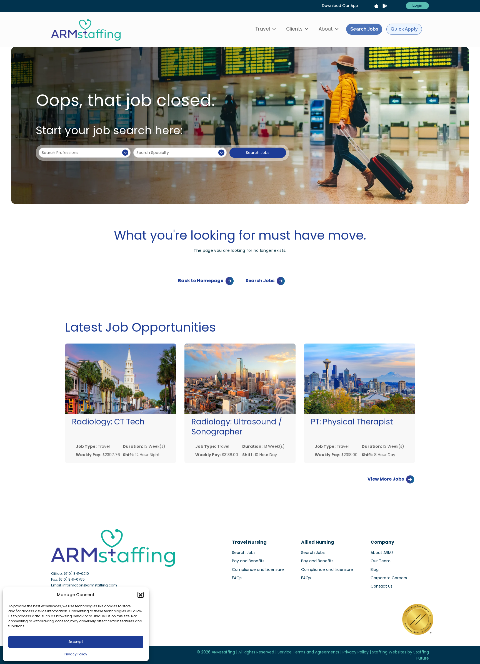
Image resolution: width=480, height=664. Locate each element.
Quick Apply (404, 29)
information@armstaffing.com (89, 585)
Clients (294, 29)
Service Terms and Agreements (308, 652)
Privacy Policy (75, 654)
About (326, 29)
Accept (75, 642)
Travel (262, 29)
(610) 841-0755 (72, 579)
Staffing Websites (389, 652)
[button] (140, 595)
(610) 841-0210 (76, 573)
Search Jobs (364, 29)
